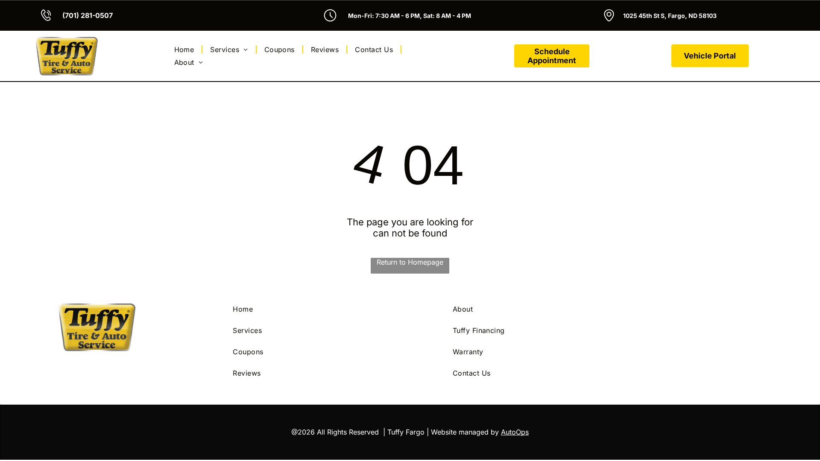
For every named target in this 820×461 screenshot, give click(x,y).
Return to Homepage (410, 262)
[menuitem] (185, 49)
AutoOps (515, 432)
